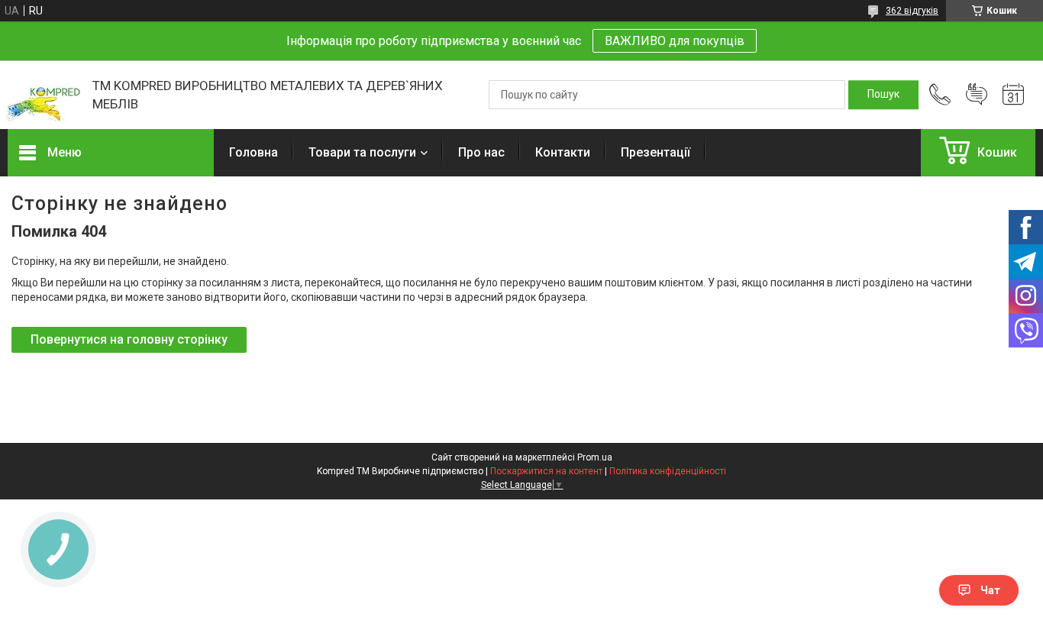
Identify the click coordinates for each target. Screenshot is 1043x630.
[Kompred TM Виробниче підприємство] (42, 95)
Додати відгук (976, 94)
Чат (990, 590)
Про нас (481, 152)
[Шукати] (883, 94)
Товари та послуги (362, 152)
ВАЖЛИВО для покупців (674, 41)
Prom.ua (594, 457)
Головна (253, 152)
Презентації (655, 152)
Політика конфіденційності (667, 471)
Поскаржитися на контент (546, 471)
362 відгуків (912, 10)
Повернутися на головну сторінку (129, 339)
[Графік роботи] (1013, 94)
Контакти (562, 152)
